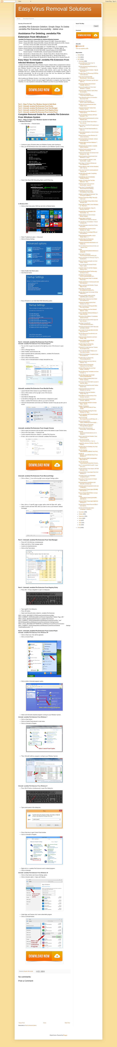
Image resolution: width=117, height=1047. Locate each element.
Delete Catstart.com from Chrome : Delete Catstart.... (87, 215)
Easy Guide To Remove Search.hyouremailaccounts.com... (88, 255)
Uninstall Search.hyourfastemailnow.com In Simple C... (88, 433)
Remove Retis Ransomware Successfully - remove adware (87, 428)
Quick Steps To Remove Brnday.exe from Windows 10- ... (87, 164)
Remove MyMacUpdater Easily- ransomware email (86, 341)
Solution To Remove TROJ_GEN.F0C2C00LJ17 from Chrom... (87, 407)
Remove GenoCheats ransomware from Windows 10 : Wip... (88, 153)
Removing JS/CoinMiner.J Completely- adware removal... (88, 317)
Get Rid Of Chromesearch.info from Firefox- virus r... (87, 105)
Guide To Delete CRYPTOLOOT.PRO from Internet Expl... (88, 306)
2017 (79, 59)
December (81, 61)
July (80, 520)
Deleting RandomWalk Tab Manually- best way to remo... (88, 272)
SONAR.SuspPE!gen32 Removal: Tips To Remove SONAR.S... (88, 195)
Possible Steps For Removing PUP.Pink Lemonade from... (88, 74)
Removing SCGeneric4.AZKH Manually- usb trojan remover (89, 327)
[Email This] (37, 971)
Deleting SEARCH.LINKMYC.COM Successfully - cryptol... (87, 160)
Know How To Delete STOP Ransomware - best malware (86, 77)
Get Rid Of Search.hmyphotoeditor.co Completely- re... (88, 67)
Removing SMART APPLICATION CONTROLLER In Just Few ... (87, 296)
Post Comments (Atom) (30, 1025)
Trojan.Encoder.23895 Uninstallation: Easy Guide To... (88, 459)
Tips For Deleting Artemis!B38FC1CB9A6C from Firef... (88, 450)
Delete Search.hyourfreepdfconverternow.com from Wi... (88, 251)
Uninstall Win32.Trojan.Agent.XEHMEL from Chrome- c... (88, 490)
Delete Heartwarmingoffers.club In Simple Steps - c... (87, 236)
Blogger (65, 1035)
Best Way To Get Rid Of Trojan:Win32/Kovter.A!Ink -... (86, 324)
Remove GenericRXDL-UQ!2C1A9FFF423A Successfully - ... (88, 422)
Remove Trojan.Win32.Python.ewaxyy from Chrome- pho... (88, 493)
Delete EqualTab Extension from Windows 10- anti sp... (87, 389)
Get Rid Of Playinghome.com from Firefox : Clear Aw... (87, 368)
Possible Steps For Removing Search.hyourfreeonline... (86, 239)
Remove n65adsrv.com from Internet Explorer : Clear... (88, 310)
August (81, 518)
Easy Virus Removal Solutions (54, 9)
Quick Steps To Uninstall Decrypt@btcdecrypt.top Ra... (86, 289)
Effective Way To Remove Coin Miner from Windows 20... (88, 299)
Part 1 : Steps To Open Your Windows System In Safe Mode (37, 104)
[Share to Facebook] (42, 971)
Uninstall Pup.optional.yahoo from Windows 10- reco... (87, 303)
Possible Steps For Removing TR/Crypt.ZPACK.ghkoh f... (86, 425)
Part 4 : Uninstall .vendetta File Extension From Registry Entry (38, 110)
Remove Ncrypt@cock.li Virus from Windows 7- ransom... (87, 88)
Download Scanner (28, 18)
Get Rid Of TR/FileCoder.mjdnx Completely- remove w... (86, 508)
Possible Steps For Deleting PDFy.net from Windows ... (88, 233)
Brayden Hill (81, 46)
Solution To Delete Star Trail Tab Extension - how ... (87, 181)
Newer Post (21, 1023)
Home (18, 18)
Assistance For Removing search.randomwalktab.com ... (87, 275)
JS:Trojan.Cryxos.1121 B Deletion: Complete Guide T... (87, 476)
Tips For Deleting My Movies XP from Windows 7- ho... (88, 115)
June (80, 522)
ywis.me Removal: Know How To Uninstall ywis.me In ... (87, 63)
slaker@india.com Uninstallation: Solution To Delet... (87, 177)
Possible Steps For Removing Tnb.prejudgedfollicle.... (86, 358)
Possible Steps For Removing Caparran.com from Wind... (86, 365)
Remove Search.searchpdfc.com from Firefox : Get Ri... (88, 261)
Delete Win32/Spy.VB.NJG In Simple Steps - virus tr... (88, 403)
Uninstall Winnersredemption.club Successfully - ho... (87, 212)
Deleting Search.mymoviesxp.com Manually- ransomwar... (87, 150)
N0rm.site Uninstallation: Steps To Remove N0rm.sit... (87, 208)
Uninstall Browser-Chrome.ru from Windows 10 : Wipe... (87, 229)
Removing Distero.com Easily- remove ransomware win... (88, 139)
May (80, 524)
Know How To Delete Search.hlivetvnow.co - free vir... (87, 440)
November (81, 512)
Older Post (67, 1023)
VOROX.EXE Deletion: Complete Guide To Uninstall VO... (88, 355)
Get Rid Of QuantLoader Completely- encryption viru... (88, 174)
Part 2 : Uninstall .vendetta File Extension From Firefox (35, 106)
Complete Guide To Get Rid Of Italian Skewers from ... (88, 268)
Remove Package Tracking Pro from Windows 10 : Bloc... (88, 411)
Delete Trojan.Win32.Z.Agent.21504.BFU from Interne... (88, 498)
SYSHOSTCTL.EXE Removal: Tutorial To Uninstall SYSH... (88, 348)
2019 (79, 55)
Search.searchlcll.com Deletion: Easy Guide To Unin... (88, 437)
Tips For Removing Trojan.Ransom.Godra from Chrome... (89, 462)
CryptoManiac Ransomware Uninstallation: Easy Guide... (86, 191)
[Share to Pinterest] (44, 971)
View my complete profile (82, 48)
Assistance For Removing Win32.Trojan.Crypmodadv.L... (87, 101)
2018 (79, 57)
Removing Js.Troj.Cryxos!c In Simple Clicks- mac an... (88, 479)
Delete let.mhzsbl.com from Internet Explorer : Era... (87, 362)
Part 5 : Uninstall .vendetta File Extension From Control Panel (37, 112)
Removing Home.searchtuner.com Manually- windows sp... (87, 483)
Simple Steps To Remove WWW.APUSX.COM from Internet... (88, 219)
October (81, 514)
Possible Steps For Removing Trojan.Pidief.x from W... (86, 344)
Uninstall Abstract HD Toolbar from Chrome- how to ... (87, 108)
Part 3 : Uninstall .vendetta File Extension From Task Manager (37, 108)
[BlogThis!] (39, 971)
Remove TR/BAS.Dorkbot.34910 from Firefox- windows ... (88, 379)
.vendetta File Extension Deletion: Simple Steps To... (87, 393)
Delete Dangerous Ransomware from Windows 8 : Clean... (88, 157)
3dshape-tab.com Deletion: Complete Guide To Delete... (88, 146)
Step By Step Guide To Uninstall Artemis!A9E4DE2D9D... (86, 375)
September (82, 516)
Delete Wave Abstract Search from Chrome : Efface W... (87, 400)
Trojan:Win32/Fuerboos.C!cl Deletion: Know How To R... (88, 98)
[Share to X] (40, 971)
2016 (79, 527)
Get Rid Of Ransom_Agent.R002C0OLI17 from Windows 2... (88, 455)
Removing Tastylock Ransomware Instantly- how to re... (87, 84)
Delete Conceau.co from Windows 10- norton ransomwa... (88, 136)
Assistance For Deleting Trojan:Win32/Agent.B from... (86, 94)
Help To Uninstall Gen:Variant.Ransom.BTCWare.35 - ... (89, 418)
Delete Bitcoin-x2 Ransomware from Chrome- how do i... (88, 396)
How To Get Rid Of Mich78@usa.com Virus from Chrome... (88, 351)
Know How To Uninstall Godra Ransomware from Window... (86, 188)
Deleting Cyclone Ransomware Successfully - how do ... (86, 184)
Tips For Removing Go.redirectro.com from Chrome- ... (88, 334)
